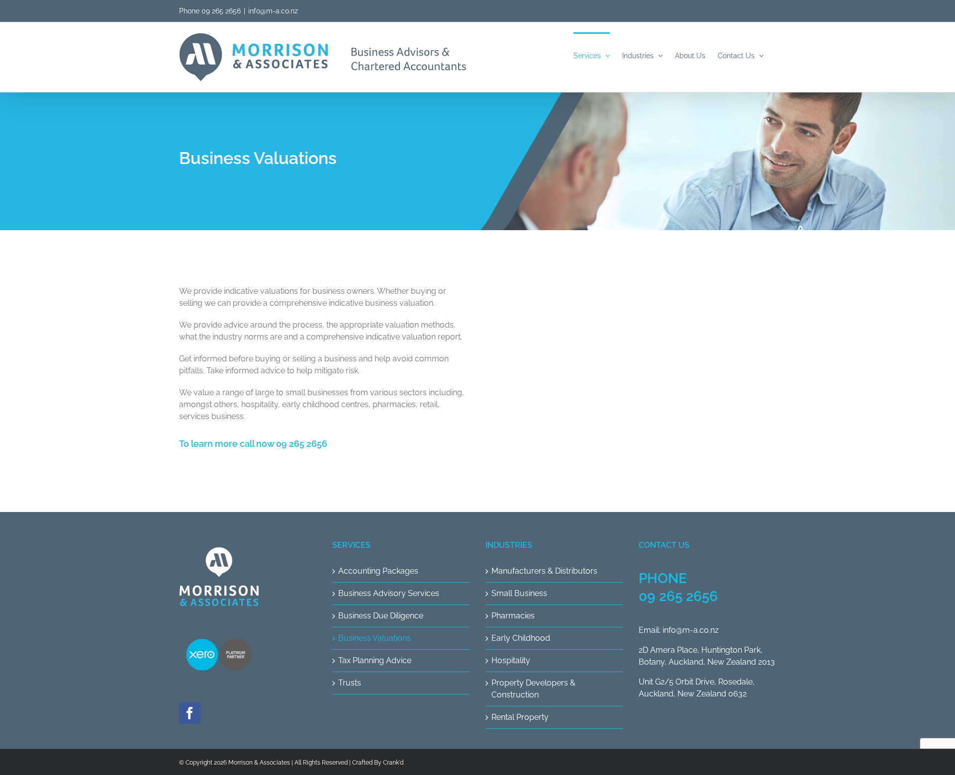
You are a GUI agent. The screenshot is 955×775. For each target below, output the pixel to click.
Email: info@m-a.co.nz (679, 630)
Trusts (349, 683)
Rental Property (520, 717)
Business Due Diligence (380, 615)
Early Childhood (520, 638)
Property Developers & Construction (533, 688)
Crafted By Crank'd (377, 762)
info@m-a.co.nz (273, 11)
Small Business (519, 593)
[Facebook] (189, 713)
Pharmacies (513, 615)
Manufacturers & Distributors (544, 571)
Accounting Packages (378, 571)
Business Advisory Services (388, 593)
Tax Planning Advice (374, 660)
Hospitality (510, 660)
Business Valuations (374, 638)
